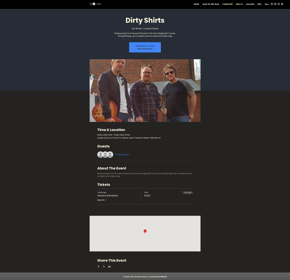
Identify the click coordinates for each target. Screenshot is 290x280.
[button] (92, 4)
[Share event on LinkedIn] (109, 266)
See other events (145, 48)
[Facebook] (272, 4)
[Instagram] (275, 4)
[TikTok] (282, 4)
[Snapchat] (279, 4)
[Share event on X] (104, 266)
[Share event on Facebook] (98, 266)
